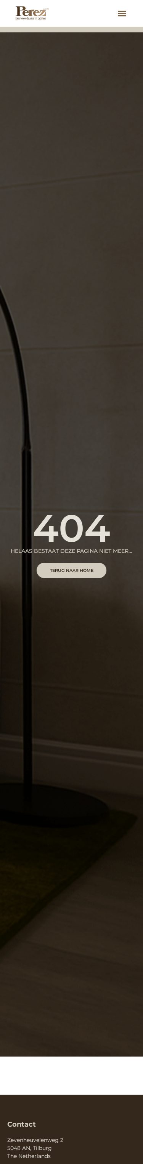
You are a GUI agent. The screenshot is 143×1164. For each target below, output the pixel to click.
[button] (122, 13)
